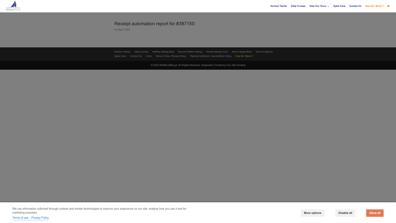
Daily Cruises (298, 6)
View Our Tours (317, 6)
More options (312, 213)
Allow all (375, 213)
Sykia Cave (339, 6)
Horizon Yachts (278, 6)
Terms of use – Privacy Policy (30, 218)
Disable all (345, 213)
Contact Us (355, 6)
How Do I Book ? (374, 6)
